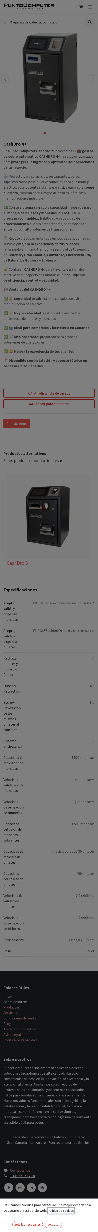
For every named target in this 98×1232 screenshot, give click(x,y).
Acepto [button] (53, 1224)
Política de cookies (61, 1211)
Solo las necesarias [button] (27, 1224)
